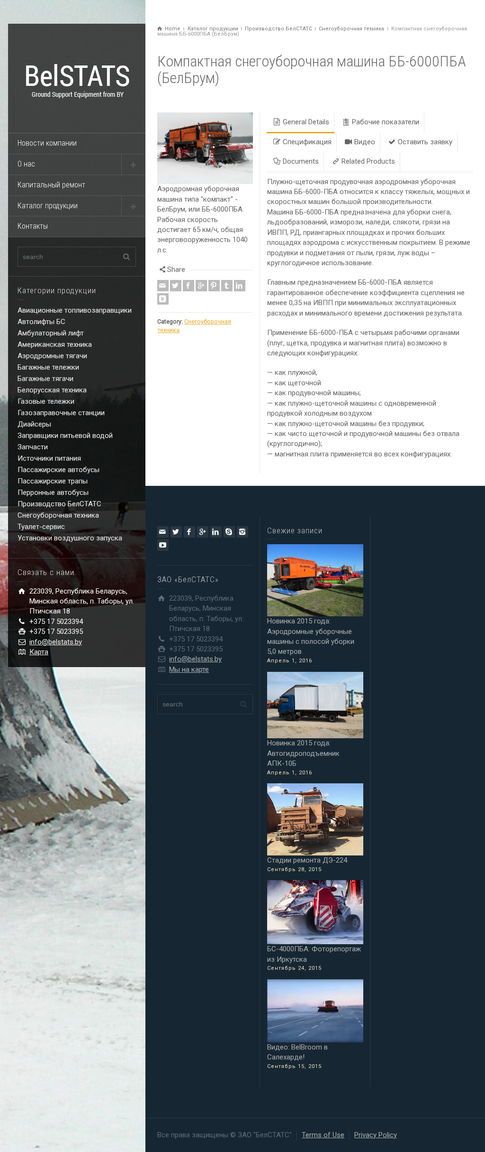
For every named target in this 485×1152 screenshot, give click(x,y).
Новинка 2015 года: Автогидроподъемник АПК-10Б (303, 753)
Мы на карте (189, 669)
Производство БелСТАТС (59, 504)
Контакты (33, 226)
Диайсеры (34, 424)
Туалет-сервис (41, 526)
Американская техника (55, 344)
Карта (38, 652)
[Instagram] (242, 532)
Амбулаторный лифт (51, 333)
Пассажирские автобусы (58, 469)
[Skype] (229, 532)
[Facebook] (188, 278)
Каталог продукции (48, 205)
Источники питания (49, 458)
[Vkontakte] (163, 291)
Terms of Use (323, 1135)
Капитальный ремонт (51, 184)
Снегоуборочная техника (58, 515)
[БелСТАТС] (77, 82)
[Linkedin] (239, 278)
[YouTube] (163, 545)
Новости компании (47, 143)
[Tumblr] (227, 278)
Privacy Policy (375, 1135)
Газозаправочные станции (61, 413)
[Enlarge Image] (205, 144)
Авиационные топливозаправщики (75, 310)
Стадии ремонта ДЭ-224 (307, 860)
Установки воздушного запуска (70, 538)
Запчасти (33, 447)
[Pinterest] (214, 278)
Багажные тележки (48, 367)
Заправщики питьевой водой (65, 435)
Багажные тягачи (45, 378)
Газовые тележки (46, 401)
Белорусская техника (52, 390)
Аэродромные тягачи (52, 356)
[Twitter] (175, 278)
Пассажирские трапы (53, 481)
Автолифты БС (41, 321)
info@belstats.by (55, 642)
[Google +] (201, 278)
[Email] (163, 278)
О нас (26, 163)
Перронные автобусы (53, 492)
